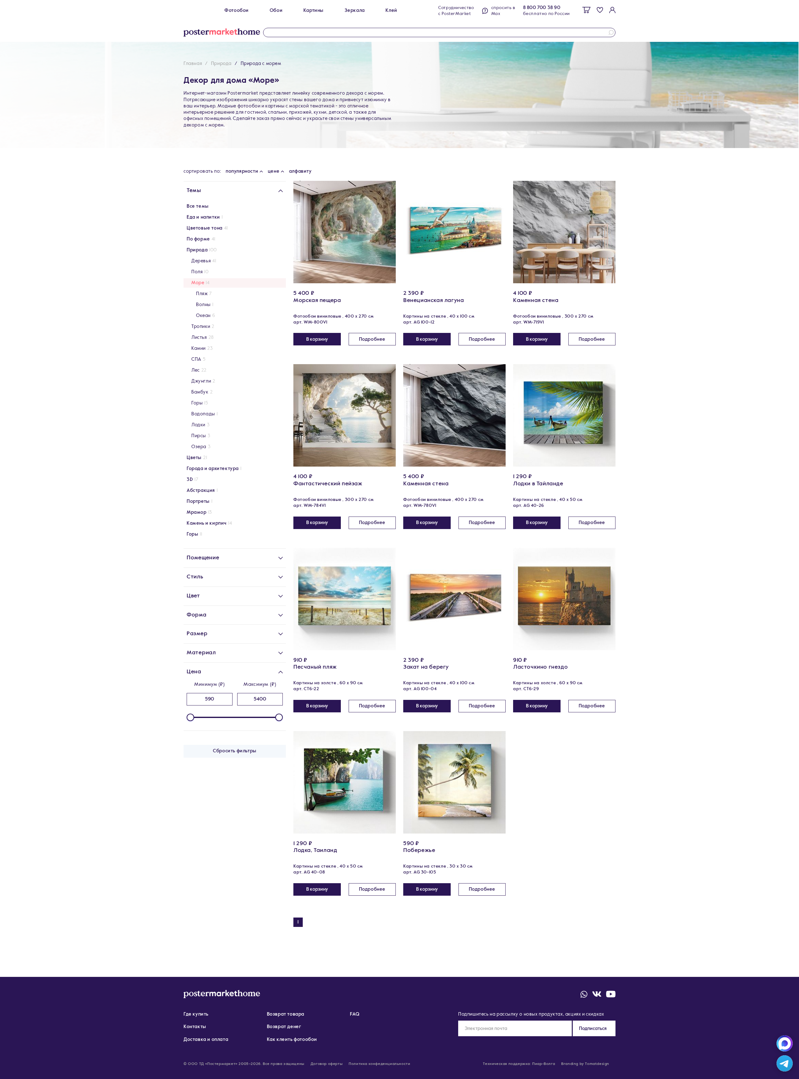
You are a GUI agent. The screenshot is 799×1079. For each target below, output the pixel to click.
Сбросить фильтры (235, 751)
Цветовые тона (205, 228)
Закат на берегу (426, 667)
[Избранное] (600, 9)
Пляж (202, 293)
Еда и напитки (203, 217)
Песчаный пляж (315, 667)
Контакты (195, 1026)
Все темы (198, 206)
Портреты (198, 501)
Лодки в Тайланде (538, 484)
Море (197, 282)
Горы (197, 403)
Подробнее (372, 339)
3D (190, 479)
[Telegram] (785, 1063)
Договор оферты (326, 1064)
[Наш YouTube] (610, 994)
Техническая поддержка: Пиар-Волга (519, 1064)
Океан (203, 315)
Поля (197, 272)
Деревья (201, 261)
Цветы (194, 457)
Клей (391, 10)
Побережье (419, 850)
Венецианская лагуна (433, 300)
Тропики (200, 326)
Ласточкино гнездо (540, 667)
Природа (221, 63)
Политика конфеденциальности (379, 1064)
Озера (198, 446)
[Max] (785, 1043)
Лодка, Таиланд (315, 850)
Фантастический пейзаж (327, 484)
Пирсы (198, 435)
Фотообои (236, 10)
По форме (198, 239)
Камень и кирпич (207, 523)
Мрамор (197, 512)
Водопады (203, 414)
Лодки (198, 425)
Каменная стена (535, 300)
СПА (196, 359)
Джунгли (201, 381)
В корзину (317, 339)
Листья (199, 337)
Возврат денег (284, 1026)
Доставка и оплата (206, 1039)
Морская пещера (317, 300)
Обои (276, 10)
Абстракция (201, 490)
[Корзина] (586, 10)
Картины (313, 10)
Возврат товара (285, 1014)
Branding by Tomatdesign (585, 1064)
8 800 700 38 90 (542, 7)
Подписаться (593, 1028)
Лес (195, 370)
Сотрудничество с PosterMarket (456, 11)
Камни (198, 348)
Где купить (196, 1014)
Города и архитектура (213, 468)
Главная (193, 63)
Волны (203, 304)
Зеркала (355, 10)
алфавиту (300, 171)
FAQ (354, 1014)
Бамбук (199, 392)
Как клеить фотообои (292, 1039)
